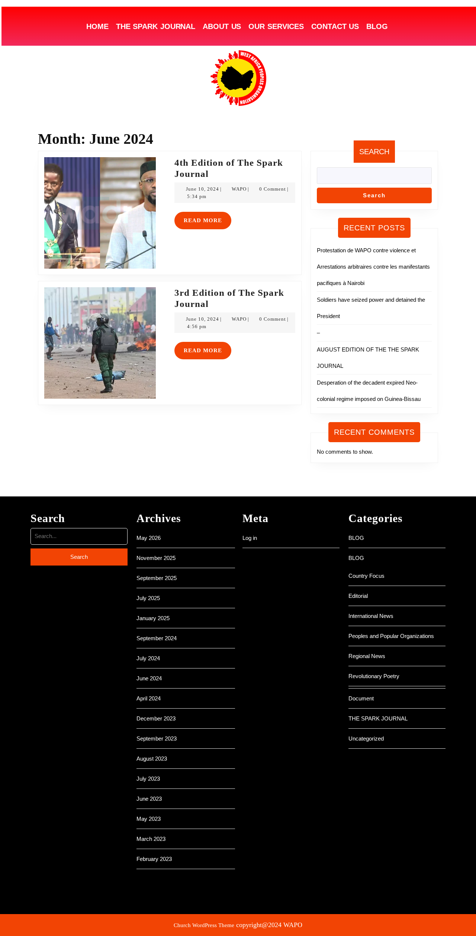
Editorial (358, 596)
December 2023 (156, 718)
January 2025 (153, 618)
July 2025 (148, 598)
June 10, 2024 (202, 189)
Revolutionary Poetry (373, 676)
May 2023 (148, 819)
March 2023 (150, 839)
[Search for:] (79, 538)
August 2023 (151, 758)
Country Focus (366, 576)
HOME (97, 26)
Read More (207, 217)
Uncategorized (366, 738)
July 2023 (148, 778)
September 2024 (156, 638)
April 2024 (148, 698)
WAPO (239, 189)
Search (374, 152)
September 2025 (156, 578)
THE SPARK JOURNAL (155, 26)
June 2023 (149, 799)
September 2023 (156, 738)
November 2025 (156, 558)
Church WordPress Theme (204, 925)
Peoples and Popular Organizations (391, 636)
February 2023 (154, 859)
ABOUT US (222, 26)
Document (361, 698)
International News (370, 616)
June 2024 (149, 678)
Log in (249, 538)
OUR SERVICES (276, 26)
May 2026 (148, 538)
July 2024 (148, 658)
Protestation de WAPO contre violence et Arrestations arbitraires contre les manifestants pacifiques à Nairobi (373, 266)
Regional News (366, 656)
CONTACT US (335, 26)
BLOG (377, 26)
